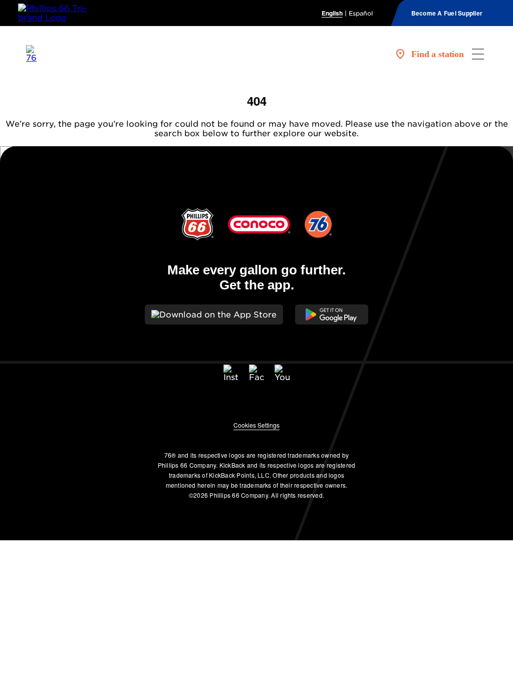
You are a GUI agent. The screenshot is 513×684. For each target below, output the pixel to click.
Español (361, 13)
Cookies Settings (256, 425)
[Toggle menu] (478, 54)
